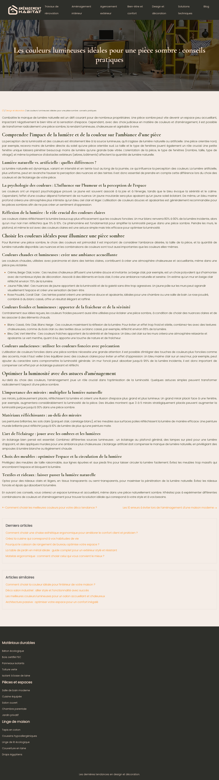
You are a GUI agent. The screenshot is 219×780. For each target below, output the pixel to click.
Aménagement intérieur (81, 10)
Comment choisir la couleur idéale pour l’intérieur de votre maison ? (50, 584)
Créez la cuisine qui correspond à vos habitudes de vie (42, 539)
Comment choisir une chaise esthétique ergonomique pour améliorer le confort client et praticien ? (72, 533)
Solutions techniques (185, 10)
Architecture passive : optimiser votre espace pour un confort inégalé (52, 602)
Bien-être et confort (135, 10)
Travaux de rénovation (52, 10)
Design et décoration (159, 10)
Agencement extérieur (108, 10)
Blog (206, 6)
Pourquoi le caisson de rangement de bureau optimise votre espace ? (52, 544)
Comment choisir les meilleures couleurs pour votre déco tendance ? (51, 508)
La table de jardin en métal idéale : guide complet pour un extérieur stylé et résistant (61, 550)
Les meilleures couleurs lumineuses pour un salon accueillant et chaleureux (55, 596)
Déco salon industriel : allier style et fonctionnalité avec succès (47, 590)
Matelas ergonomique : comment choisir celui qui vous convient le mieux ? (55, 556)
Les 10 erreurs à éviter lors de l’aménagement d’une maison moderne (168, 508)
